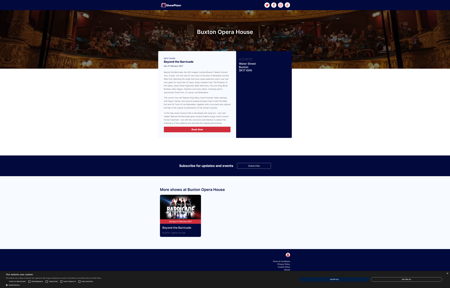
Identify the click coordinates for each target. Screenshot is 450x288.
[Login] (288, 255)
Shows (287, 270)
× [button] (447, 273)
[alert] (225, 279)
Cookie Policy (284, 267)
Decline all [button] (406, 279)
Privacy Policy (284, 264)
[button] (57, 285)
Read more (105, 278)
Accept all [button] (334, 279)
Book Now (197, 129)
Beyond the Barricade (178, 61)
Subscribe (254, 165)
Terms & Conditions (281, 261)
